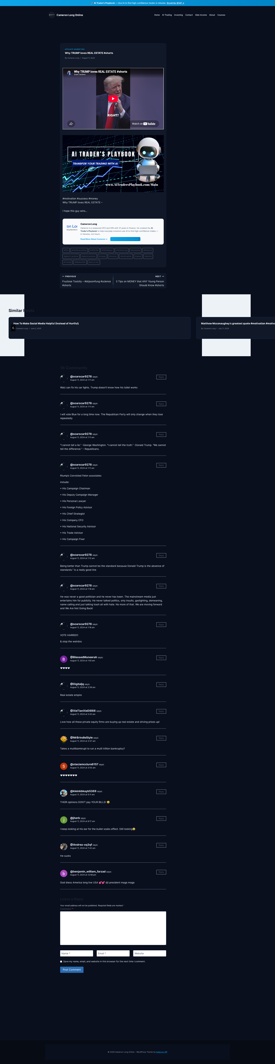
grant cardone (71, 256)
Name (65, 953)
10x (66, 250)
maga (102, 256)
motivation (125, 256)
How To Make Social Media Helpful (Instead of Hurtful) (46, 323)
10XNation (107, 250)
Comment (66, 909)
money (113, 256)
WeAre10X (80, 262)
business (135, 250)
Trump (67, 262)
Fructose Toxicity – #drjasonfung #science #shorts (86, 281)
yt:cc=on (94, 262)
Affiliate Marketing (75, 49)
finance (148, 250)
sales (138, 256)
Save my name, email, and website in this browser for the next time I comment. (104, 961)
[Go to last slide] (13, 327)
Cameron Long (73, 58)
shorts (148, 256)
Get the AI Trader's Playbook (125, 239)
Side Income (201, 15)
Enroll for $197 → (175, 3)
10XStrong (121, 250)
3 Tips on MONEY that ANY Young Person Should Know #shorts (140, 281)
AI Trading (167, 15)
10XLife (94, 250)
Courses (221, 15)
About (212, 15)
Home (157, 15)
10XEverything (79, 250)
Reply (161, 377)
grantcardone (89, 256)
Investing (178, 15)
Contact (189, 15)
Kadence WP (161, 1052)
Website (139, 953)
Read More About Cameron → (93, 239)
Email (102, 953)
